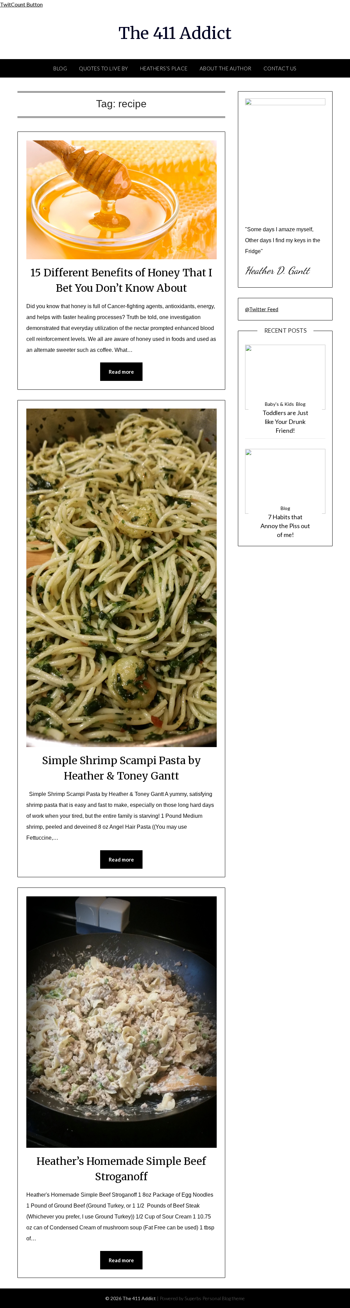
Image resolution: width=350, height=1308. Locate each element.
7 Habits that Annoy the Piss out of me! (285, 525)
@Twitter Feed (261, 309)
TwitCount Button (21, 4)
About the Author (226, 68)
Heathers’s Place (164, 68)
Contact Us (280, 68)
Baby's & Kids (279, 404)
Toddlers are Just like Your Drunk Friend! (285, 421)
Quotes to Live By (103, 68)
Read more (121, 372)
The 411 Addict (175, 33)
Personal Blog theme (223, 1298)
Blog (60, 68)
